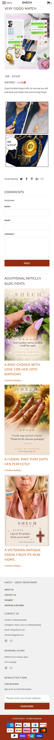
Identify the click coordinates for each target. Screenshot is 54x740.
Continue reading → (13, 380)
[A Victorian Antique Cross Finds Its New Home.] (27, 510)
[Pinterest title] (31, 179)
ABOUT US (9, 590)
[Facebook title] (26, 179)
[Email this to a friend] (41, 179)
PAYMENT (8, 600)
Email (7, 220)
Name (8, 206)
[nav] (7, 3)
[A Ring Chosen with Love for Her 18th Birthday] (27, 324)
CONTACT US (10, 595)
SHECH (22, 719)
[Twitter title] (20, 179)
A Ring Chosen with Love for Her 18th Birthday (22, 369)
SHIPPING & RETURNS (14, 605)
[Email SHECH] (11, 640)
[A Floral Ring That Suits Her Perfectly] (27, 420)
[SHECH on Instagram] (6, 640)
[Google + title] (36, 179)
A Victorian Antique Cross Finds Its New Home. (22, 554)
